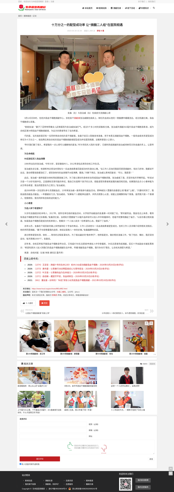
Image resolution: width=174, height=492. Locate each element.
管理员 (54, 295)
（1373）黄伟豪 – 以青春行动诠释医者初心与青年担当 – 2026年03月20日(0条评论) (71, 269)
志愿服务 (69, 484)
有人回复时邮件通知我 (30, 464)
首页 (20, 16)
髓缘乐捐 (89, 484)
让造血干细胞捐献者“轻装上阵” (37, 311)
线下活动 (131, 8)
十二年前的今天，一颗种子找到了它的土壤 (128, 410)
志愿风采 (69, 481)
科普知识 (145, 8)
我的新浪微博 (143, 480)
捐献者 (77, 118)
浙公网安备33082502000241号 (84, 489)
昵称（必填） (94, 424)
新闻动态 (102, 8)
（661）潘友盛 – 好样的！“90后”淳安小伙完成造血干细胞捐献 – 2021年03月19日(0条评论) (75, 280)
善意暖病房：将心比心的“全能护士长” (32, 386)
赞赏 (46, 303)
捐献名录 (117, 8)
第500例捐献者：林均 (69, 354)
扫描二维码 (61, 292)
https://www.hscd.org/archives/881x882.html (49, 289)
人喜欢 (29, 303)
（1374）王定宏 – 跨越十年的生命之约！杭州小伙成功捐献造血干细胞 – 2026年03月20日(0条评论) (79, 265)
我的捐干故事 (30, 484)
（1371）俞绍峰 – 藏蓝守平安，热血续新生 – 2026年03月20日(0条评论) (66, 276)
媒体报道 (27, 16)
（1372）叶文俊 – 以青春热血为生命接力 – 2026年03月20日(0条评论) (65, 272)
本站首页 (88, 8)
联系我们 (151, 2)
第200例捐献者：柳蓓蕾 (35, 354)
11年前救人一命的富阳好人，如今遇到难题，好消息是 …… (125, 311)
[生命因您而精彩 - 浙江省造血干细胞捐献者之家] (32, 10)
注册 (52, 2)
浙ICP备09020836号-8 (58, 489)
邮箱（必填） (94, 430)
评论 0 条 (100, 31)
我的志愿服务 (143, 487)
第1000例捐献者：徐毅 (104, 354)
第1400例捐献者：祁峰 (138, 354)
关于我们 (141, 2)
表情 (151, 459)
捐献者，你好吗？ (52, 484)
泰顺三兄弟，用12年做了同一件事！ (78, 410)
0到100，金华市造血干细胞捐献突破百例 (80, 386)
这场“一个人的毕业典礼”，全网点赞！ (126, 386)
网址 (90, 436)
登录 (46, 2)
